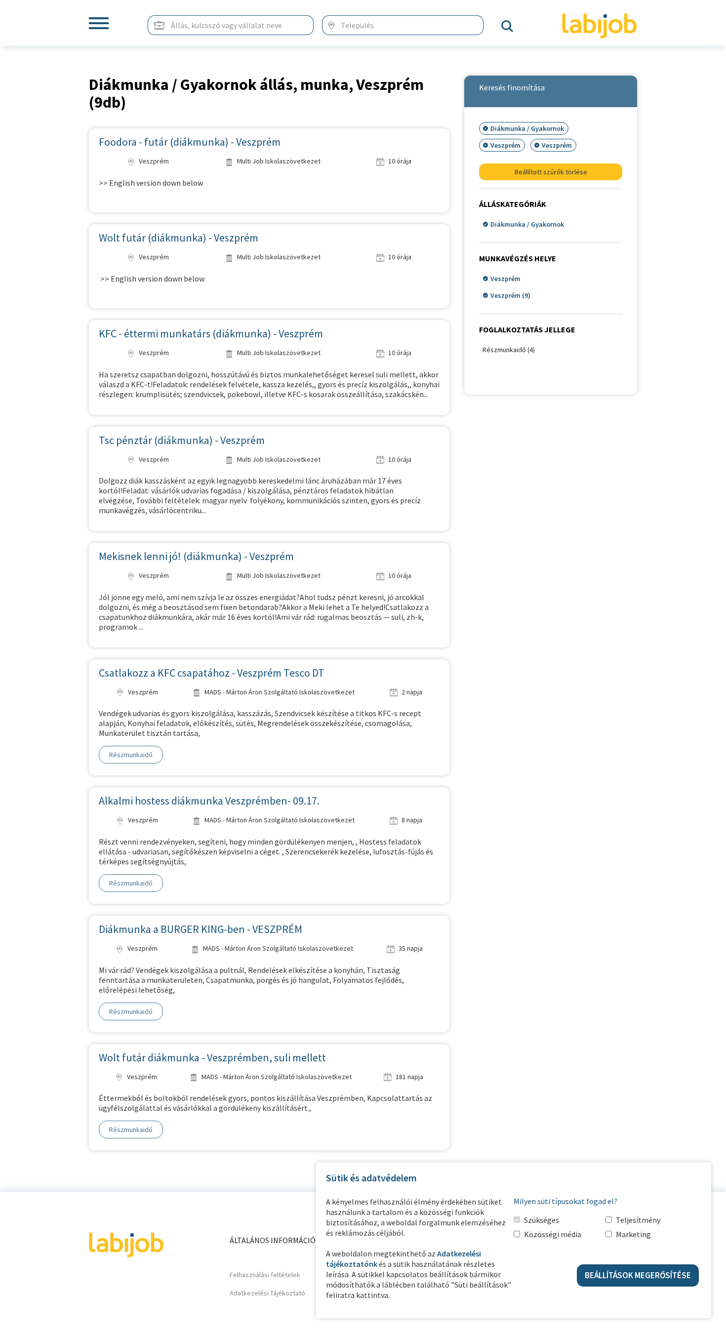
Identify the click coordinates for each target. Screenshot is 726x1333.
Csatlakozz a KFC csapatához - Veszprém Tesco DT (211, 673)
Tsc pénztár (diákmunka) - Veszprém (182, 440)
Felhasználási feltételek (265, 1274)
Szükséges (541, 1220)
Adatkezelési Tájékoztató (267, 1293)
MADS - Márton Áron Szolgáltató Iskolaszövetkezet (279, 691)
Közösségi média (552, 1234)
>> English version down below (151, 183)
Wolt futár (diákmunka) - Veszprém (178, 237)
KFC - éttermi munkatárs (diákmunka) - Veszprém (211, 333)
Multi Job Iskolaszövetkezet (278, 161)
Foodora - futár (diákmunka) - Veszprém (190, 142)
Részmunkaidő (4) (509, 349)
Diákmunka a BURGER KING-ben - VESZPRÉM (200, 929)
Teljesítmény (638, 1220)
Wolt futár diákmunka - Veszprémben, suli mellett (212, 1057)
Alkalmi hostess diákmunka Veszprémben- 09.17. (209, 801)
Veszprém (153, 161)
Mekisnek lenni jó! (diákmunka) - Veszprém (196, 556)
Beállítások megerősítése (638, 1275)
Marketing (633, 1234)
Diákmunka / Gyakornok (527, 224)
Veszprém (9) (510, 295)
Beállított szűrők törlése (551, 171)
